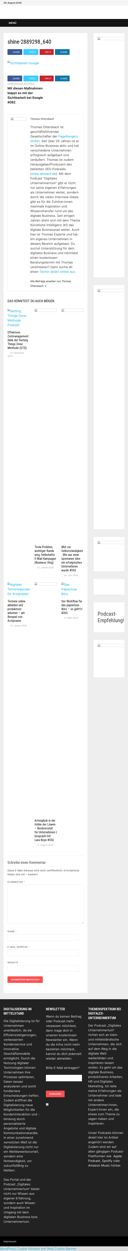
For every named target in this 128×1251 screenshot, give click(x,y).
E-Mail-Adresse (18, 947)
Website (12, 962)
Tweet (32, 52)
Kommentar (16, 882)
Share (16, 52)
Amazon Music (99, 1165)
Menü (12, 22)
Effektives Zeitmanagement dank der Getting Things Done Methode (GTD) (18, 340)
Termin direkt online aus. (57, 272)
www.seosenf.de (43, 174)
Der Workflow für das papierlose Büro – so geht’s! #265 (71, 607)
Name (11, 931)
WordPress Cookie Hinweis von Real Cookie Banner (38, 1249)
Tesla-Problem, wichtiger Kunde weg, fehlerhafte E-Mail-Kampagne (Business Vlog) (45, 554)
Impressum (10, 1241)
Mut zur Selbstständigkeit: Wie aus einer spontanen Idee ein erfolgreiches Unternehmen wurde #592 (72, 558)
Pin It (48, 52)
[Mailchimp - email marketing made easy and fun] (47, 1104)
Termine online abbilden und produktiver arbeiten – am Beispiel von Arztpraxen (16, 611)
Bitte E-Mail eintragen (63, 1068)
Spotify (107, 1161)
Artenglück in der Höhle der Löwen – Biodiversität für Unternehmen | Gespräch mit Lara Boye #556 (45, 830)
